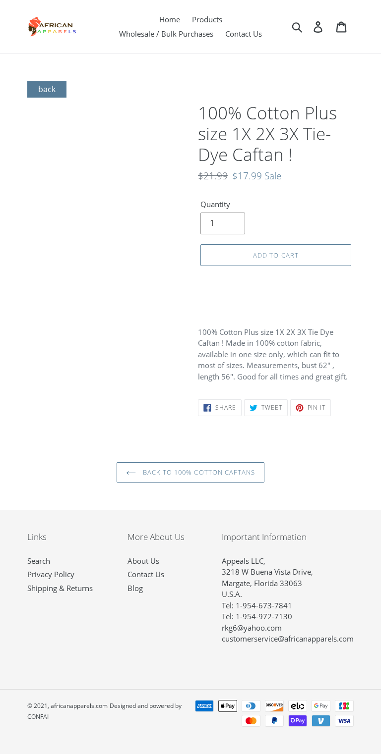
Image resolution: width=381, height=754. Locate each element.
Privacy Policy (50, 574)
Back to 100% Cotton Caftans (198, 472)
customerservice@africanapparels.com (288, 639)
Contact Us (145, 574)
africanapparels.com (79, 705)
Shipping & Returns (60, 588)
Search (38, 561)
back (47, 89)
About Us (143, 561)
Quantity (215, 204)
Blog (135, 588)
